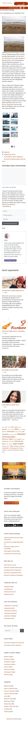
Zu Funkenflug (21, 4)
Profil (7, 443)
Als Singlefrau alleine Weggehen (13, 156)
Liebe (22, 431)
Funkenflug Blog (13, 8)
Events (4, 429)
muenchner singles (13, 434)
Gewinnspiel (10, 431)
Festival (12, 429)
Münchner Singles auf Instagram (13, 575)
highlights (16, 431)
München (21, 434)
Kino (20, 431)
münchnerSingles (8, 437)
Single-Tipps (7, 704)
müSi (14, 439)
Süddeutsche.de (9, 594)
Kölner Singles (8, 667)
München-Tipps (8, 698)
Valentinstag (21, 446)
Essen (19, 427)
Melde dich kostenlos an (14, 466)
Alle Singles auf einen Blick (10, 370)
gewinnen (4, 431)
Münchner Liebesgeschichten (12, 572)
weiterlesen (5, 309)
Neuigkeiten (19, 439)
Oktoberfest (5, 441)
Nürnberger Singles (9, 672)
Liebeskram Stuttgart (10, 616)
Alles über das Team (10, 565)
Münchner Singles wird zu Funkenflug (13, 331)
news (23, 439)
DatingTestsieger (9, 586)
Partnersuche (18, 441)
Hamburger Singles (9, 664)
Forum (20, 429)
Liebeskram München (10, 613)
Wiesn (14, 154)
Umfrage (16, 446)
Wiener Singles (8, 674)
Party (3, 444)
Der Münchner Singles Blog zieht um (13, 290)
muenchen (5, 434)
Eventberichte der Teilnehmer (12, 570)
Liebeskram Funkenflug (11, 605)
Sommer (4, 446)
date (6, 427)
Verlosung (9, 450)
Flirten (16, 429)
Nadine (5, 292)
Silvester (10, 443)
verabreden (5, 448)
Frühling (23, 429)
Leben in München (9, 693)
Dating (16, 427)
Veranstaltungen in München (16, 448)
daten (9, 427)
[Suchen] (22, 630)
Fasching (8, 429)
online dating (11, 441)
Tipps (11, 446)
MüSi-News (7, 701)
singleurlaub (7, 154)
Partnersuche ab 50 (10, 591)
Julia (5, 240)
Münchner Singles (7, 439)
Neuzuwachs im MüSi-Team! (10, 405)
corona (3, 427)
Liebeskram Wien (9, 618)
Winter (3, 452)
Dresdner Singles (9, 659)
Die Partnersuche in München (12, 645)
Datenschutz (17, 719)
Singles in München (10, 706)
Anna (5, 407)
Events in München (9, 691)
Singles (20, 444)
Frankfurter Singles (9, 661)
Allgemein (7, 152)
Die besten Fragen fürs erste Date (14, 642)
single (15, 444)
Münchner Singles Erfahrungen (13, 567)
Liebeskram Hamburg (10, 610)
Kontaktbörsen (8, 589)
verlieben (4, 450)
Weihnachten (16, 450)
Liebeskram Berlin (9, 608)
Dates (12, 427)
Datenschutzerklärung (8, 204)
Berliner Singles (8, 656)
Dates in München (9, 688)
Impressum (10, 719)
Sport (8, 446)
